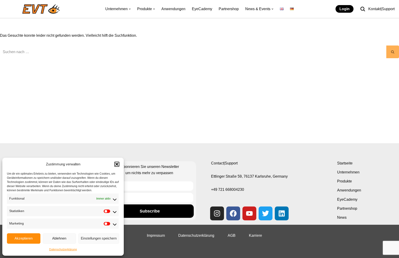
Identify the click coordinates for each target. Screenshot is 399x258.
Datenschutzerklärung (63, 249)
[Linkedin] (282, 213)
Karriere (255, 235)
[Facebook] (233, 213)
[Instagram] (217, 213)
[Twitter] (265, 213)
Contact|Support (224, 163)
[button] (117, 164)
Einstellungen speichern (99, 238)
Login (344, 9)
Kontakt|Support (381, 9)
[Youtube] (249, 213)
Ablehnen (59, 238)
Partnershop (229, 9)
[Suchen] (362, 9)
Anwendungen (173, 9)
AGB (232, 235)
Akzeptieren (24, 238)
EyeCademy (202, 9)
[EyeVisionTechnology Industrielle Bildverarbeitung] (42, 9)
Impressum (156, 235)
